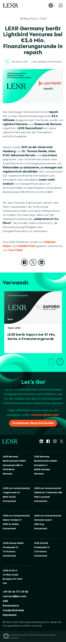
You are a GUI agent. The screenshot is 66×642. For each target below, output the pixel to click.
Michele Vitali (26, 246)
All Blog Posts (29, 18)
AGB (5, 601)
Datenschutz (11, 605)
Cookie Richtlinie (13, 610)
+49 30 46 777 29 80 (15, 591)
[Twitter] (33, 262)
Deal (43, 18)
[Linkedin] (41, 262)
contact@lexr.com (45, 415)
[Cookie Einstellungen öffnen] (6, 636)
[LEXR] (10, 5)
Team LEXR (21, 61)
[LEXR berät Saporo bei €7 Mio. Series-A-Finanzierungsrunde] (33, 307)
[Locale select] (52, 5)
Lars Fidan (15, 250)
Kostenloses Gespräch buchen (33, 423)
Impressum (10, 615)
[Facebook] (24, 262)
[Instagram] (55, 441)
